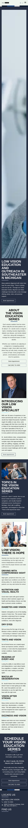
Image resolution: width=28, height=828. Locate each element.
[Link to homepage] (5, 3)
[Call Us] (22, 3)
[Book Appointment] (20, 3)
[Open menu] (25, 2)
